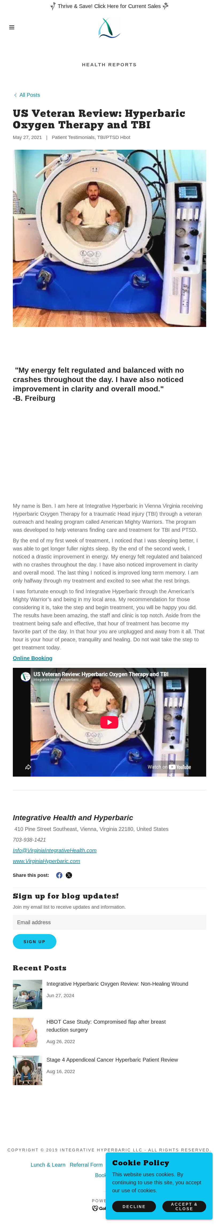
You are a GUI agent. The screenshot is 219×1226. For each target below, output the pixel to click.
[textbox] (109, 922)
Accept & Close (184, 1206)
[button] (10, 27)
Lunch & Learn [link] (48, 1165)
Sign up (35, 941)
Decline (134, 1206)
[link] (109, 27)
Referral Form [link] (86, 1165)
